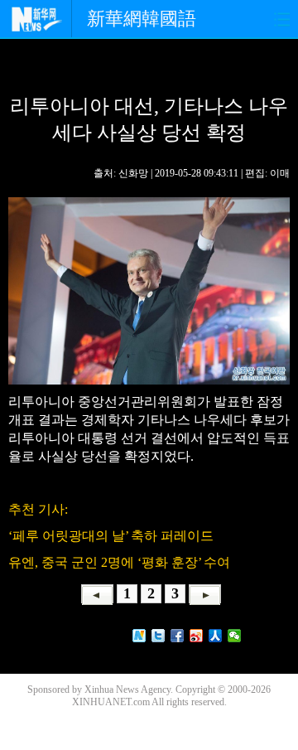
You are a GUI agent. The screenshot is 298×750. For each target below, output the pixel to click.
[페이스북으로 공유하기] (178, 635)
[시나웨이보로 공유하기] (197, 635)
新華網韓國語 (141, 18)
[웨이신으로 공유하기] (235, 635)
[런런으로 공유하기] (216, 635)
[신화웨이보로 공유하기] (139, 635)
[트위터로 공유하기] (158, 635)
